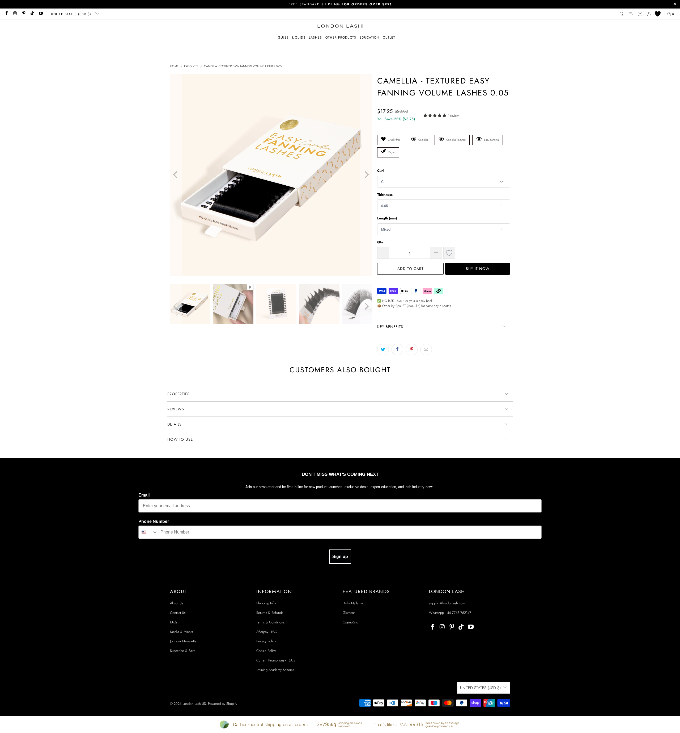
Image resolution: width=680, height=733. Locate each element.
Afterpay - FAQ (266, 631)
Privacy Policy (266, 641)
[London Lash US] (340, 26)
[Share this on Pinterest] (412, 349)
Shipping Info (266, 603)
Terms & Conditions (270, 622)
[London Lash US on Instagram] (14, 13)
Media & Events (181, 631)
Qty (380, 242)
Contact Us (177, 612)
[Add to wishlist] (449, 253)
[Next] (366, 175)
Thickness (385, 194)
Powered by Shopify (222, 703)
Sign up (340, 556)
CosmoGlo (350, 622)
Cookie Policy (266, 650)
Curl (380, 170)
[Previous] (176, 175)
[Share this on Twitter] (383, 349)
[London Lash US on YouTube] (40, 13)
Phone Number (153, 521)
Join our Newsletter (184, 641)
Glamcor (349, 612)
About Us (176, 603)
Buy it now (478, 268)
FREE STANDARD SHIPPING (340, 4)
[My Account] (649, 14)
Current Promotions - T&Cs (275, 660)
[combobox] (148, 532)
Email (144, 495)
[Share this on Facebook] (397, 349)
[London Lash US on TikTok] (32, 13)
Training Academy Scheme (275, 669)
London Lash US (194, 703)
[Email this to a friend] (426, 349)
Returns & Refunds (269, 612)
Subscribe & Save (183, 650)
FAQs (173, 622)
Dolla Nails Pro (353, 603)
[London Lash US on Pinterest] (23, 13)
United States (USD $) (71, 14)
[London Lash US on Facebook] (6, 13)
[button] (283, 37)
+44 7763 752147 (458, 612)
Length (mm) (387, 218)
